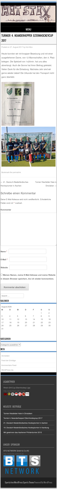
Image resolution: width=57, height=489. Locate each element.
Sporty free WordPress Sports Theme (19, 482)
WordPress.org (7, 370)
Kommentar (6, 209)
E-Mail (4, 259)
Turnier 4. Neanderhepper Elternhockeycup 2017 (23, 418)
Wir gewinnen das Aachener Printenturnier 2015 (23, 432)
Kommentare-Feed (8, 365)
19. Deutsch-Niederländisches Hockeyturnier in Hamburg (26, 427)
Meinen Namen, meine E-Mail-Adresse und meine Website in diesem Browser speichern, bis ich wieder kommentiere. (28, 276)
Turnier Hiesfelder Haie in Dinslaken (18, 413)
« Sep (3, 334)
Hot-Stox (29, 47)
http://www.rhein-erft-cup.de (14, 391)
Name (4, 251)
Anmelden (5, 355)
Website (4, 267)
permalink (17, 172)
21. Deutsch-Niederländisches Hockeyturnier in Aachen (26, 423)
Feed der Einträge (8, 360)
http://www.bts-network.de (14, 453)
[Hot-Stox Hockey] (28, 21)
